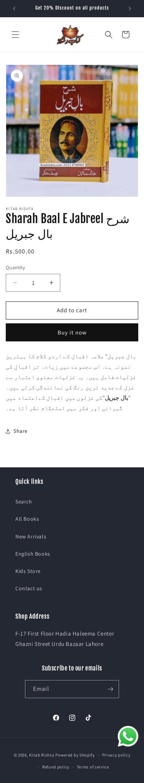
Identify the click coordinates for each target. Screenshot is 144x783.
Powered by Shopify (75, 755)
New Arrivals (30, 536)
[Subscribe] (110, 689)
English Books (32, 553)
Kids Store (28, 571)
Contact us (28, 588)
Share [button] (20, 430)
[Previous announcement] (14, 8)
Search (23, 501)
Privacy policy (116, 755)
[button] (15, 34)
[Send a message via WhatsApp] (128, 736)
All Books (27, 518)
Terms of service (93, 767)
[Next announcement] (129, 8)
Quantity (15, 267)
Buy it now (72, 332)
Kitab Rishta (41, 755)
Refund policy (56, 767)
